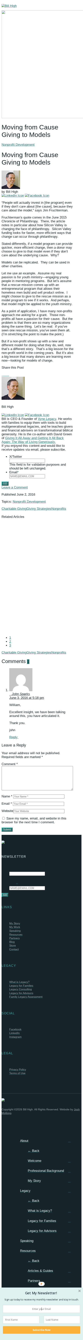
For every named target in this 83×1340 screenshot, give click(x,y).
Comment (10, 764)
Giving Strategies (38, 509)
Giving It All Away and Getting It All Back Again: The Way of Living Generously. (33, 440)
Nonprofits (58, 509)
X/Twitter (15, 457)
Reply (14, 737)
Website (7, 811)
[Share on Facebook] (3, 375)
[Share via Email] (10, 375)
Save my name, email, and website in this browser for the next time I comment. (34, 820)
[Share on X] (5, 375)
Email (14, 472)
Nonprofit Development (18, 144)
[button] (41, 1292)
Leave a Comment (15, 487)
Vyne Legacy (47, 419)
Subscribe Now (41, 1330)
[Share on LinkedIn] (8, 375)
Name (7, 796)
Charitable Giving (14, 509)
